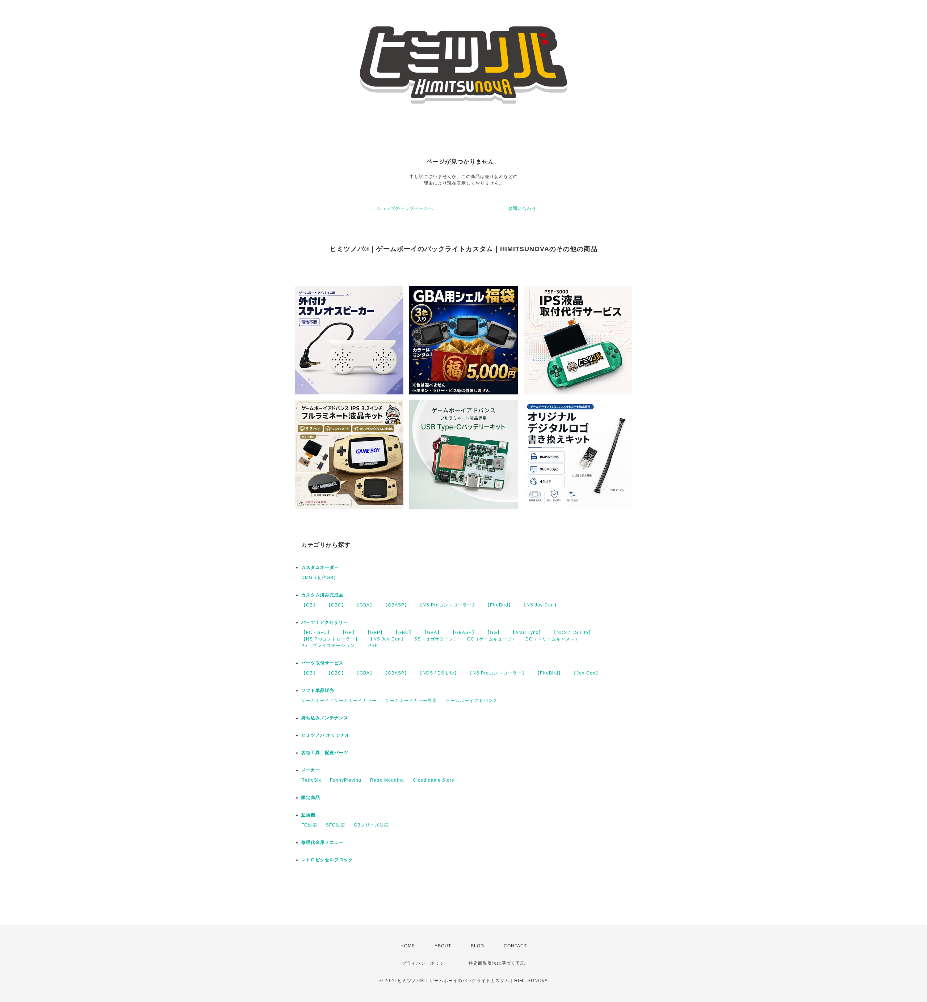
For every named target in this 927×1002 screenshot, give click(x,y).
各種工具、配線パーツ (324, 752)
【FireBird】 (499, 605)
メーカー (310, 770)
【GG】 (493, 632)
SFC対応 (335, 825)
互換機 (308, 814)
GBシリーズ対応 (371, 825)
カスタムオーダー (320, 567)
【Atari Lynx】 (527, 632)
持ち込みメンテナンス (324, 717)
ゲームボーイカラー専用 (411, 700)
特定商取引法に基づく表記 (497, 963)
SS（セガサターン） (436, 639)
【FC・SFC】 (316, 632)
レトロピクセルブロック (327, 859)
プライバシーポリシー (425, 963)
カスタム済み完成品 (322, 594)
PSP (373, 645)
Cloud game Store (433, 780)
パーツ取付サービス (322, 662)
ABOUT (443, 945)
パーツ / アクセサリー (324, 622)
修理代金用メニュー (322, 842)
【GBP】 (375, 632)
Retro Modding (387, 780)
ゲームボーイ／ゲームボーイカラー (339, 700)
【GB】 (309, 605)
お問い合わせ (522, 208)
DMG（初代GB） (319, 577)
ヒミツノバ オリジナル (325, 735)
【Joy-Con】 (586, 673)
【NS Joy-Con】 (540, 605)
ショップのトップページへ (405, 208)
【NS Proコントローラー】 (447, 605)
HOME (407, 945)
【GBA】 (364, 605)
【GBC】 (336, 605)
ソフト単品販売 (317, 690)
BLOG (477, 945)
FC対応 (309, 825)
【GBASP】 (396, 605)
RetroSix (311, 780)
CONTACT (515, 945)
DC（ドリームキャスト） (552, 639)
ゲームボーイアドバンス (472, 700)
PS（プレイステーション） (330, 645)
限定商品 (310, 797)
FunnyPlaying (345, 780)
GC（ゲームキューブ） (492, 639)
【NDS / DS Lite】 (572, 632)
